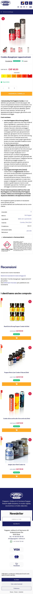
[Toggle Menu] (30, 7)
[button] (16, 237)
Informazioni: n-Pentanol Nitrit (13, 237)
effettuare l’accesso (10, 283)
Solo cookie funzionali (16, 584)
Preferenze (16, 588)
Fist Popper (28, 215)
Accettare (16, 579)
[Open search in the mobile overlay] (30, 3)
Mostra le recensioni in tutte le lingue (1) (13, 276)
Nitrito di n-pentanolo (24, 219)
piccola (29, 231)
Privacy (11, 592)
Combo (22, 222)
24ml (26, 222)
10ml (30, 222)
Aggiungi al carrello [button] (16, 338)
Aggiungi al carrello (16, 93)
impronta (21, 592)
